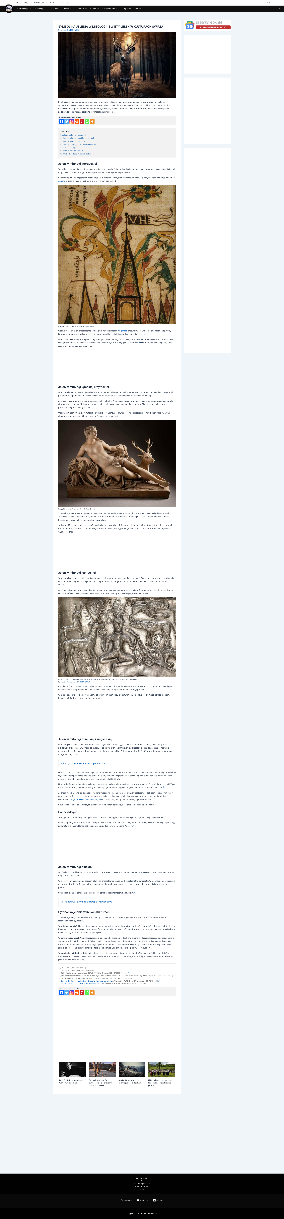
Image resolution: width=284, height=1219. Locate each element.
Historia (54, 9)
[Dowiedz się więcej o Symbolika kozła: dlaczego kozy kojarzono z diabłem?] (132, 1069)
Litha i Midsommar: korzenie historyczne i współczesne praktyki (160, 1083)
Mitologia (68, 9)
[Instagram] (71, 121)
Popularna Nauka (130, 9)
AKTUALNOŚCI (23, 3)
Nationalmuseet (72, 682)
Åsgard (61, 181)
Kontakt (142, 1189)
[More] (92, 121)
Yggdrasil (122, 331)
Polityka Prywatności (142, 1184)
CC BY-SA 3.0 (85, 682)
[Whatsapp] (87, 121)
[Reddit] (77, 121)
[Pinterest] (82, 121)
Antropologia (23, 9)
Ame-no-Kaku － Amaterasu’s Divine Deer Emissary (80, 983)
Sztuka (93, 9)
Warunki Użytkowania (142, 1186)
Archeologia (40, 9)
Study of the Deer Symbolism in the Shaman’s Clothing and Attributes (87, 981)
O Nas (142, 1181)
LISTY (51, 3)
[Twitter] (66, 121)
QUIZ (60, 3)
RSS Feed (144, 1200)
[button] (30, 8)
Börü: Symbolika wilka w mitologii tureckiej (83, 763)
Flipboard (159, 1200)
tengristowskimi (77, 799)
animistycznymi (93, 799)
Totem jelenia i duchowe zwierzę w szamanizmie (86, 901)
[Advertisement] (117, 365)
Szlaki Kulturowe (109, 9)
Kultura (81, 9)
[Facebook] (61, 121)
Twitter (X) (128, 1200)
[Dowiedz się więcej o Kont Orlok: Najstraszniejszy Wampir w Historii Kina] (72, 1069)
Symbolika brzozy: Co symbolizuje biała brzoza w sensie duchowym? (100, 1083)
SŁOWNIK (71, 3)
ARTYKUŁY (39, 3)
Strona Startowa (142, 1178)
